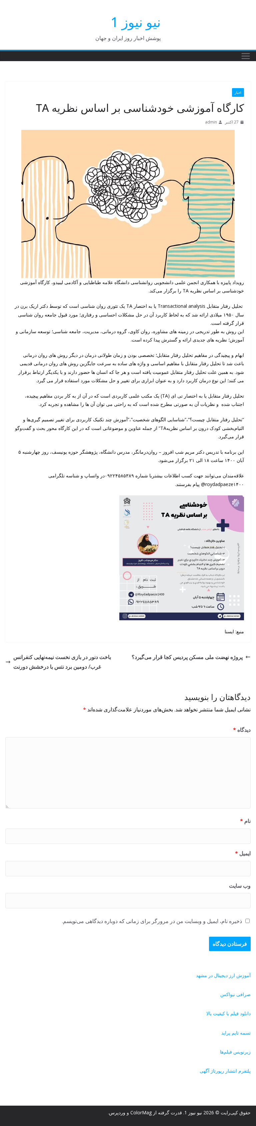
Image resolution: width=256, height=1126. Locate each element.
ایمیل (243, 853)
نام (245, 821)
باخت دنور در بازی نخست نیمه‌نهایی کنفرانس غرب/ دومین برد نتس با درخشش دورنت (62, 661)
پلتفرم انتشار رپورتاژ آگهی (225, 1071)
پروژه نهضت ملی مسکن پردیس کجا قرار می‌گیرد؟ (187, 657)
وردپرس (117, 1112)
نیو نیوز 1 (136, 22)
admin (211, 122)
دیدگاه (242, 729)
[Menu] (246, 56)
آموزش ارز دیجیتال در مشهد (223, 975)
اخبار (238, 92)
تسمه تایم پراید (236, 1033)
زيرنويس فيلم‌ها (235, 1052)
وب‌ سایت (240, 885)
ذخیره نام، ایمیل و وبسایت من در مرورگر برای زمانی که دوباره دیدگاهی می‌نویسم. (152, 921)
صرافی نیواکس (235, 994)
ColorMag (141, 1112)
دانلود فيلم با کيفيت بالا (228, 1013)
